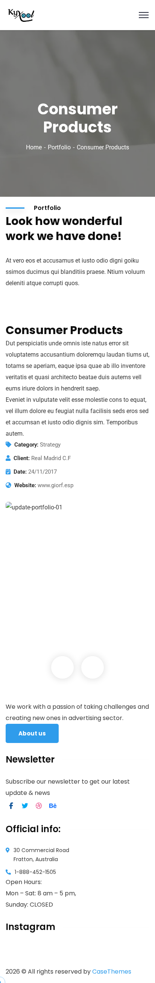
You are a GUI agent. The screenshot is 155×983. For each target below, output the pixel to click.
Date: (20, 471)
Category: (26, 444)
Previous (62, 667)
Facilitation (30, 627)
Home (34, 147)
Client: (22, 458)
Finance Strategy (44, 616)
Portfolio (59, 147)
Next (92, 667)
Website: (25, 485)
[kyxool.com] (21, 14)
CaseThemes (111, 971)
